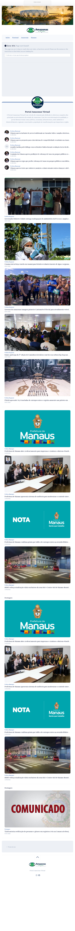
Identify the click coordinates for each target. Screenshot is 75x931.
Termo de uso (12, 847)
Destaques (7, 829)
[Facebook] (39, 875)
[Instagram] (37, 875)
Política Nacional (15, 131)
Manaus (33, 38)
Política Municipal (9, 449)
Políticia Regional (9, 216)
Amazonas (24, 38)
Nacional (15, 38)
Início (8, 38)
